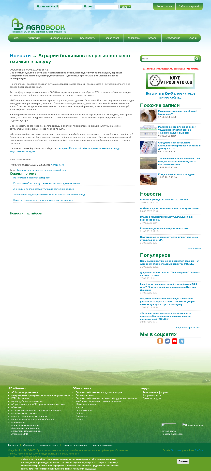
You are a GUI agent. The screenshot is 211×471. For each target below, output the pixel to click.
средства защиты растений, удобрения (32, 419)
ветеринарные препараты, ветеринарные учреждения (40, 395)
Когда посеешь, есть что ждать (176, 174)
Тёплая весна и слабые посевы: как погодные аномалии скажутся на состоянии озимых (179, 161)
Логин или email (47, 6)
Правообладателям (102, 445)
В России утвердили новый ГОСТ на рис (164, 199)
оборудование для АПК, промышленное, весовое (38, 404)
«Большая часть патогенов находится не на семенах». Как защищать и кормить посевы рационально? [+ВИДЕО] (165, 316)
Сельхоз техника (85, 395)
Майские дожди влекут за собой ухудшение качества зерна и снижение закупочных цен (177, 129)
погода (48, 170)
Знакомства (82, 416)
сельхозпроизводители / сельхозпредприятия (36, 410)
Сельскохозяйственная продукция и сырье (99, 392)
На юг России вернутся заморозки (31, 177)
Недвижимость (83, 410)
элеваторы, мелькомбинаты (26, 431)
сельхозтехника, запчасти (25, 413)
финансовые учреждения (25, 428)
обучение (16, 407)
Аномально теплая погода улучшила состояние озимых (43, 189)
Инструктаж (34, 37)
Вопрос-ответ (111, 37)
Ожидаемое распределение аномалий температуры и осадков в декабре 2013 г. (179, 145)
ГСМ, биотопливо (20, 398)
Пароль (89, 6)
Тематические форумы (155, 392)
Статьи (192, 37)
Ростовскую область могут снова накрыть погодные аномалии (46, 183)
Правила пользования (75, 445)
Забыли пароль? (189, 6)
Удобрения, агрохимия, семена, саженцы (98, 401)
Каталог (152, 37)
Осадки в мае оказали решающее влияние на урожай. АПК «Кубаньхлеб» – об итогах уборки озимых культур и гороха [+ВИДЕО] (167, 301)
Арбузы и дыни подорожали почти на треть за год (169, 208)
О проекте (28, 445)
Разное (79, 419)
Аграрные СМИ (19, 434)
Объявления (173, 37)
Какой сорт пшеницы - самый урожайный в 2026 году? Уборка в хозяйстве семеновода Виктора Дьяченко (168, 287)
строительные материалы (25, 425)
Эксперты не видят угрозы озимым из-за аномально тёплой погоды (49, 194)
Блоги (16, 37)
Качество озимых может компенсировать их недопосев (43, 200)
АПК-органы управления (24, 392)
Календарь (134, 37)
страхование (18, 422)
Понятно (183, 461)
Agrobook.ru (57, 164)
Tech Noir (176, 450)
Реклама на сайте (48, 445)
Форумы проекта (152, 395)
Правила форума (152, 398)
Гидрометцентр (25, 170)
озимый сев (59, 170)
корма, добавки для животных (27, 401)
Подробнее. (91, 468)
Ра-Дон (199, 450)
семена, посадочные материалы (29, 416)
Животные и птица (86, 404)
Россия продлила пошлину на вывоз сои (164, 228)
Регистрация (164, 6)
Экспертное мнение (60, 37)
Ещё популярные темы (188, 327)
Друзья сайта (169, 431)
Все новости (194, 248)
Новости (20, 55)
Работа (79, 413)
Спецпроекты (87, 37)
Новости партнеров (172, 434)
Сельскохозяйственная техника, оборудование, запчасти (106, 398)
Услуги (79, 407)
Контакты (13, 445)
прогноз (39, 170)
